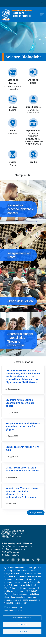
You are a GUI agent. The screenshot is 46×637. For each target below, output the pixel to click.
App (38, 560)
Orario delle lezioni (23, 290)
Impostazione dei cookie (22, 618)
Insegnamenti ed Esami (23, 246)
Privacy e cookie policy (13, 607)
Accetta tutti (22, 631)
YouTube (27, 560)
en (42, 3)
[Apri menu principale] (41, 14)
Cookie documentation (13, 610)
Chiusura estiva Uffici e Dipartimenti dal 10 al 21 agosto (20, 403)
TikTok (18, 560)
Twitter (8, 560)
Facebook (2, 560)
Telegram (33, 560)
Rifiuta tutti (22, 624)
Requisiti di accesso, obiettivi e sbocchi (23, 202)
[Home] (7, 14)
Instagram (13, 560)
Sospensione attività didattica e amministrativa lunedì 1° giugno (23, 426)
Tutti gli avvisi (36, 513)
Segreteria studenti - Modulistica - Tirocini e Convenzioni (23, 334)
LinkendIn (23, 560)
